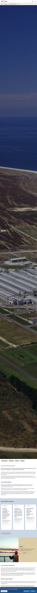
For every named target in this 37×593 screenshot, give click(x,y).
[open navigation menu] (35, 1)
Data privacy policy (14, 589)
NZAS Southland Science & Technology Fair (23, 585)
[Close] (36, 588)
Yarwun (5, 473)
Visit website (24, 552)
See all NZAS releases (6, 533)
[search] (33, 1)
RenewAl (22, 567)
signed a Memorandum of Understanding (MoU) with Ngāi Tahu (15, 484)
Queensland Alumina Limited (12, 473)
